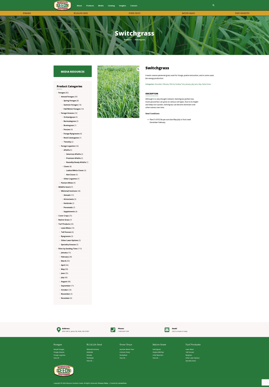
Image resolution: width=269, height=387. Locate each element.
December (158, 84)
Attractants (69, 199)
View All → (57, 358)
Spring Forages (70, 100)
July (192, 84)
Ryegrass (189, 355)
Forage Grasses (67, 113)
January (188, 84)
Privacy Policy (103, 383)
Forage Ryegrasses (72, 133)
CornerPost (122, 383)
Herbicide (68, 203)
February (166, 84)
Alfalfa (67, 150)
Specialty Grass (191, 361)
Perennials (68, 207)
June (196, 84)
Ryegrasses (66, 236)
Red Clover (70, 174)
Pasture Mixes (67, 183)
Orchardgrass (69, 117)
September (66, 286)
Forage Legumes (68, 146)
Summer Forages (71, 105)
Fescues (67, 129)
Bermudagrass (70, 121)
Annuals (67, 195)
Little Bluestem (158, 355)
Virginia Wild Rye (158, 352)
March (63, 261)
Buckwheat (123, 355)
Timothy (67, 142)
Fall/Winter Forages (72, 109)
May (199, 84)
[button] (138, 69)
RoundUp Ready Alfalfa (76, 162)
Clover (66, 166)
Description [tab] (152, 93)
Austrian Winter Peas (127, 349)
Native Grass (188, 13)
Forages (27, 13)
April (63, 265)
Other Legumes (70, 179)
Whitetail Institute (69, 191)
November (65, 294)
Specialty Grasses (68, 244)
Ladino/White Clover (75, 170)
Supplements (69, 211)
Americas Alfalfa (73, 154)
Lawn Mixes (66, 228)
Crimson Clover (125, 352)
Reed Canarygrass (71, 138)
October (64, 290)
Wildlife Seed (81, 13)
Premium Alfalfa (73, 158)
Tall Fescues (66, 232)
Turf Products (242, 13)
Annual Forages (67, 96)
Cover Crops (134, 13)
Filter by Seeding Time (177, 84)
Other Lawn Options (69, 240)
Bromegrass (69, 125)
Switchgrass (157, 349)
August (64, 281)
